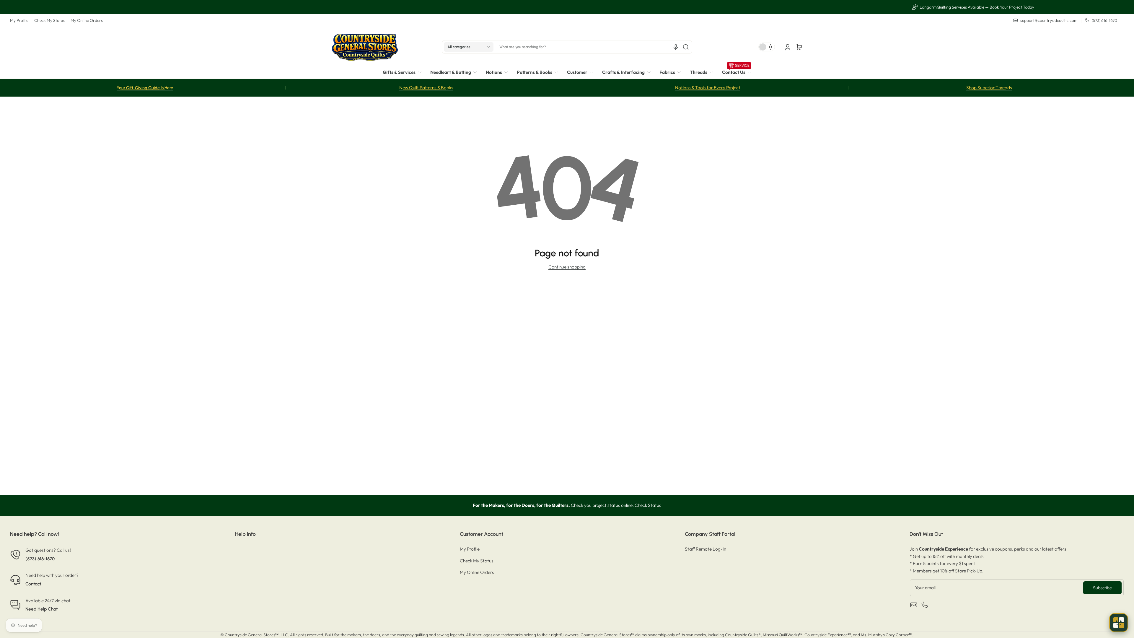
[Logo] (365, 47)
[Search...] (685, 47)
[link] (404, 72)
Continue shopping (567, 267)
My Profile (19, 20)
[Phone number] (924, 604)
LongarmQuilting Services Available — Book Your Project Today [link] (570, 7)
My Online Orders (87, 20)
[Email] (913, 604)
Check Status (648, 505)
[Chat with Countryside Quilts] (1118, 622)
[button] (468, 47)
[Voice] (675, 47)
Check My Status (49, 20)
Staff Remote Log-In (705, 549)
